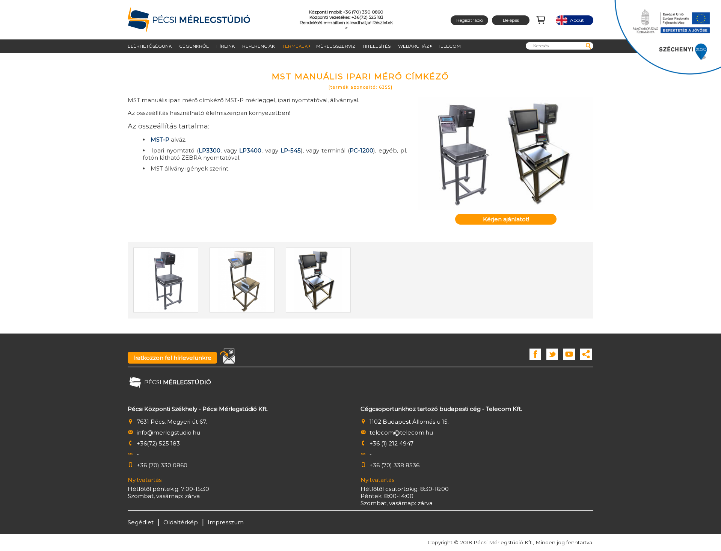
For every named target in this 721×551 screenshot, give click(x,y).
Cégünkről (194, 46)
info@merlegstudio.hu (168, 432)
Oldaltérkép (180, 522)
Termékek (295, 46)
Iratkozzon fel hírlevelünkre (172, 357)
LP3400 (250, 150)
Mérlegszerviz (335, 46)
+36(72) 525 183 (158, 443)
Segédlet (141, 522)
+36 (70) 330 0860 (162, 465)
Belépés (511, 20)
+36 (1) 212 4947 (391, 443)
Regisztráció (469, 20)
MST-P (160, 139)
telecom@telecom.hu (401, 432)
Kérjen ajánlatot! (506, 219)
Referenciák (258, 46)
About (575, 20)
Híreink (225, 46)
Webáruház (413, 46)
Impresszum (226, 522)
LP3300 (209, 150)
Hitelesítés (377, 46)
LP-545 (291, 150)
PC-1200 (361, 150)
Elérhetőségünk (150, 46)
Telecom (449, 46)
